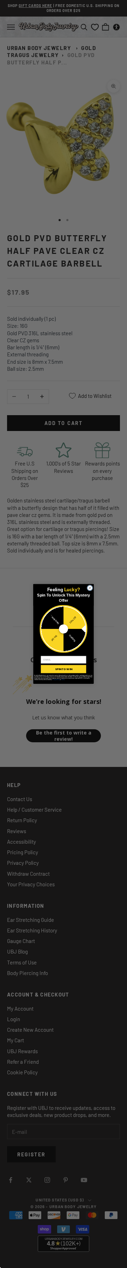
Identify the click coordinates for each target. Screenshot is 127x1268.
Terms (62, 679)
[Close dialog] (89, 588)
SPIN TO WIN (63, 669)
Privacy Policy (56, 679)
